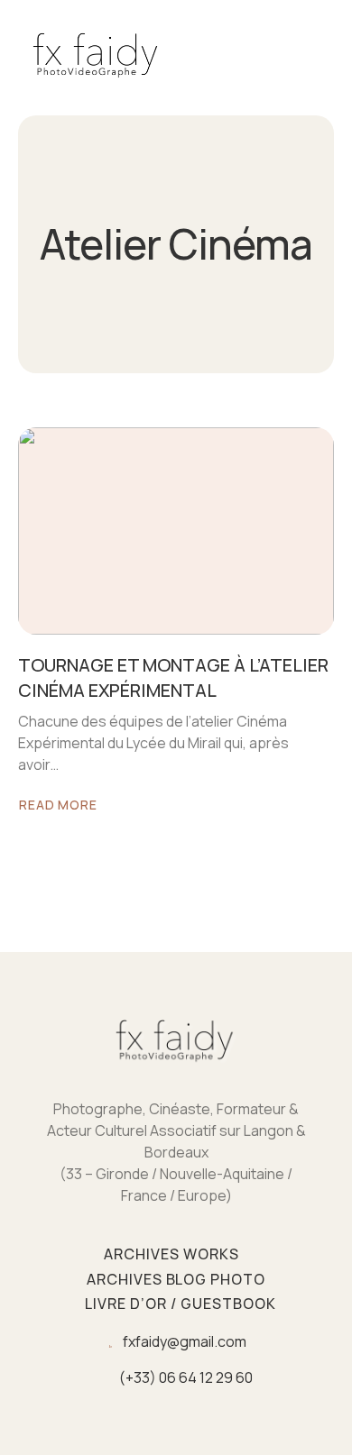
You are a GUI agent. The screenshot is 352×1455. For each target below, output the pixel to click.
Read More (68, 806)
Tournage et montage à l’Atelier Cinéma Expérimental (173, 677)
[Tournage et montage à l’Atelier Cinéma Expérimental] (176, 531)
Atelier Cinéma (176, 244)
